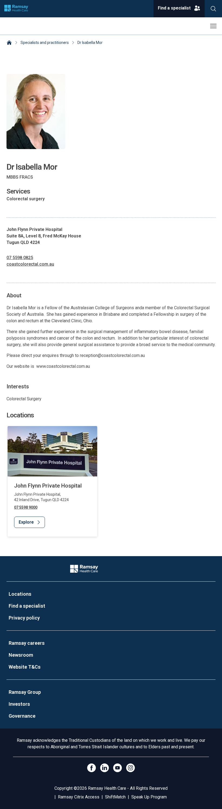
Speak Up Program (149, 797)
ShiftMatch (115, 797)
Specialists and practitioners (45, 42)
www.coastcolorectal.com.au (63, 366)
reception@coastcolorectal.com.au (112, 355)
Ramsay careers (27, 643)
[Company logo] (16, 8)
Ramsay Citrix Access (78, 797)
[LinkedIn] (104, 767)
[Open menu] (213, 26)
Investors (19, 704)
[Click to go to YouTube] (117, 767)
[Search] (213, 8)
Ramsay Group (25, 692)
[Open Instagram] (130, 767)
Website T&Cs (25, 667)
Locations (20, 594)
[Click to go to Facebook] (91, 767)
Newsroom (21, 655)
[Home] (9, 43)
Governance (22, 716)
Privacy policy (24, 618)
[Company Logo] (84, 569)
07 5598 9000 (25, 507)
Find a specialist (27, 606)
